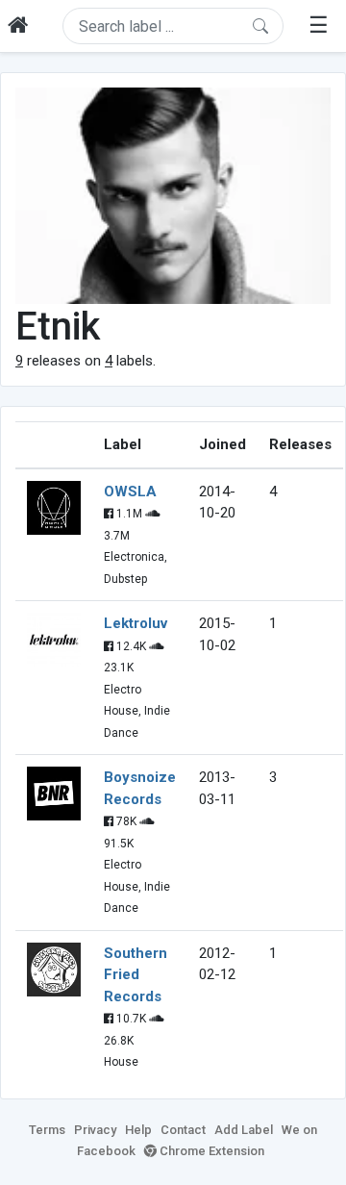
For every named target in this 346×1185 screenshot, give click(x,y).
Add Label (243, 1129)
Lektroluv (135, 623)
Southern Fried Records (135, 975)
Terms (47, 1129)
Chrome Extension (210, 1151)
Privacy (95, 1129)
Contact (183, 1129)
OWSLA (130, 491)
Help (138, 1129)
